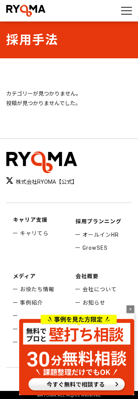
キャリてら (34, 233)
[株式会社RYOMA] (26, 11)
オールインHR (100, 235)
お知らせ (93, 303)
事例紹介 (31, 303)
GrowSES (95, 248)
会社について (99, 289)
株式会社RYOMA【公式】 (46, 182)
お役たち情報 (37, 289)
